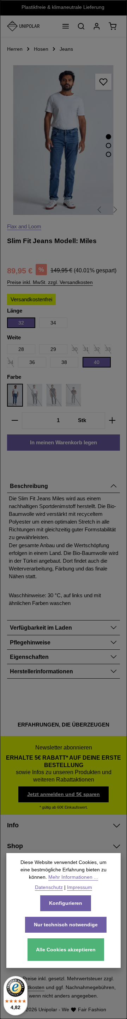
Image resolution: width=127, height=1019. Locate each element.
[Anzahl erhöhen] (112, 420)
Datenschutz (49, 887)
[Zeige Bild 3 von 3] (108, 154)
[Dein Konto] (97, 26)
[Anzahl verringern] (14, 420)
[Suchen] (81, 26)
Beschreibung (29, 486)
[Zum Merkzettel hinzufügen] (103, 82)
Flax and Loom (24, 226)
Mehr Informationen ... (73, 877)
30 (75, 350)
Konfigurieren (65, 903)
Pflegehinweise (30, 642)
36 (32, 362)
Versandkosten (27, 987)
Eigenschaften (29, 657)
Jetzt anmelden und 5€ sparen (63, 794)
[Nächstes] (114, 209)
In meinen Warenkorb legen (63, 442)
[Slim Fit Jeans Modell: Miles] (63, 140)
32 (21, 323)
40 (96, 362)
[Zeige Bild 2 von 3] (108, 145)
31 (86, 350)
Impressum (79, 887)
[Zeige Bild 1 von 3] (108, 137)
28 (21, 349)
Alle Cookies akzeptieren (66, 949)
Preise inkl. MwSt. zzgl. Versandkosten (50, 282)
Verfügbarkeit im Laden (41, 627)
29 (53, 349)
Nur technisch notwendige (66, 924)
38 (64, 362)
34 (53, 323)
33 (108, 350)
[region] (63, 140)
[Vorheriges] (100, 209)
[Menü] (66, 26)
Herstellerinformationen (41, 671)
